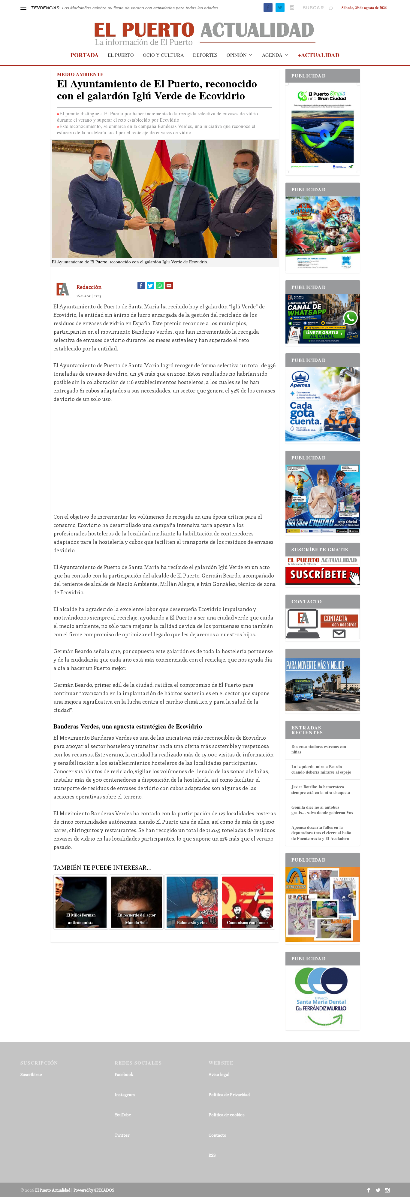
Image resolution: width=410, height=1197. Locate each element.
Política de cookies (227, 1114)
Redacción (89, 286)
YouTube (123, 1114)
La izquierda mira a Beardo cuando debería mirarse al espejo (321, 769)
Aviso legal (219, 1074)
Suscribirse (31, 1074)
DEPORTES (205, 55)
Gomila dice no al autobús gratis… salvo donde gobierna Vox (322, 810)
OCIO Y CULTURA (163, 55)
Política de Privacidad (229, 1094)
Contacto (217, 1135)
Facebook (124, 1074)
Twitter (122, 1135)
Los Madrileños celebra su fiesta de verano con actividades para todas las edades (140, 7)
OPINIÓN (237, 55)
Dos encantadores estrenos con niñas (318, 749)
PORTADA (85, 56)
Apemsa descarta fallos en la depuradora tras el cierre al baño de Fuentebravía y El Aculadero (321, 832)
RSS (212, 1155)
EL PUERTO (121, 55)
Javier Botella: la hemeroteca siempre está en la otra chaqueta (320, 789)
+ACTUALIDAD (318, 56)
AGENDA (272, 55)
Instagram (125, 1094)
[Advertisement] (164, 453)
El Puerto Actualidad (52, 1189)
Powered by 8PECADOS (94, 1189)
